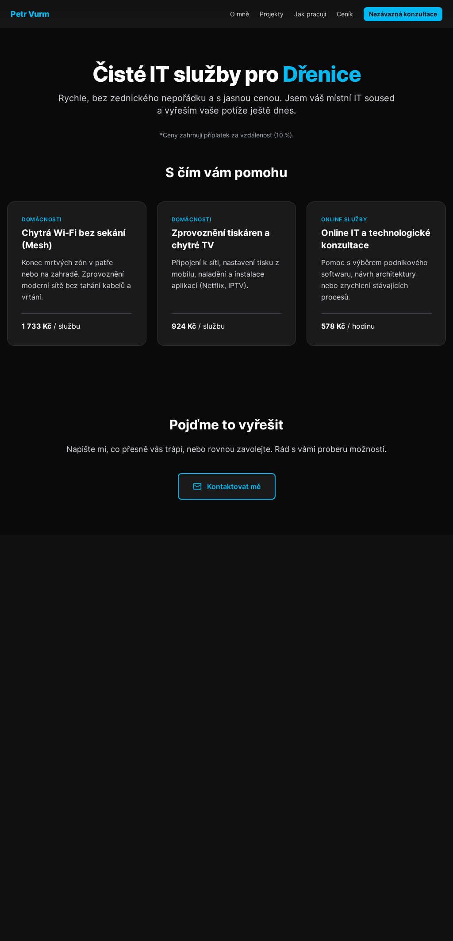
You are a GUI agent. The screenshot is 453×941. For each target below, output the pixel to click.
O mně (239, 14)
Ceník (345, 14)
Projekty (272, 14)
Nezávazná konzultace (403, 14)
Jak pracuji (310, 14)
